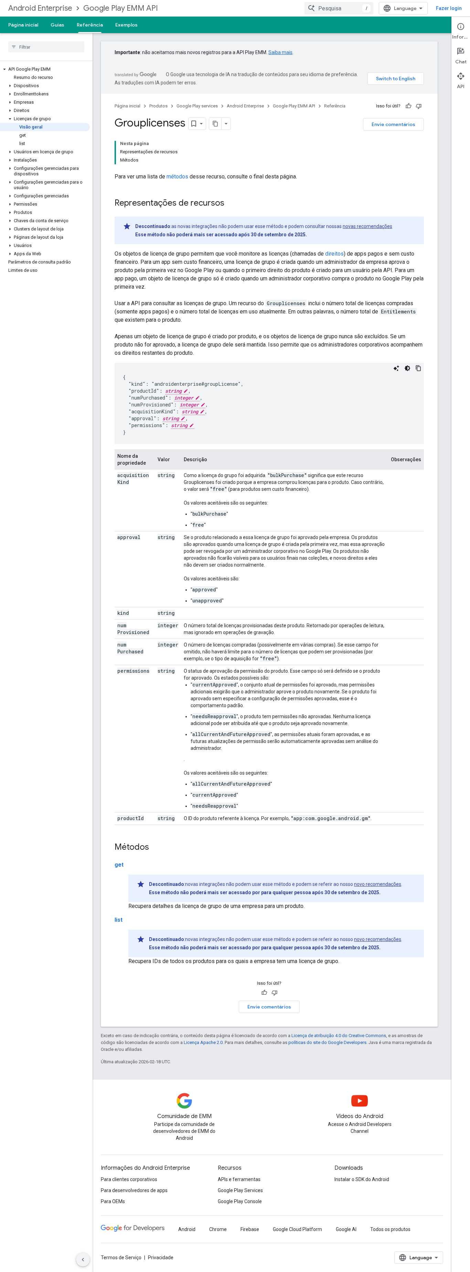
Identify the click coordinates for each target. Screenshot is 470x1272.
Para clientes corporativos (129, 1179)
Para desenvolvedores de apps (134, 1190)
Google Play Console (240, 1201)
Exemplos (126, 25)
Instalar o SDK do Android (361, 1179)
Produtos (158, 105)
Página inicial (23, 25)
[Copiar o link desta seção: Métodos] (156, 848)
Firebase (250, 1229)
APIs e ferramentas (239, 1179)
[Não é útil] (419, 106)
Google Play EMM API (120, 8)
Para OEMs (113, 1201)
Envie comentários (393, 124)
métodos (177, 176)
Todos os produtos (390, 1229)
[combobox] (339, 8)
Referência (90, 25)
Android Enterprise (40, 8)
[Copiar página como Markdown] (215, 124)
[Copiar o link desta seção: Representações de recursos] (231, 203)
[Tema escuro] (407, 368)
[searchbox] (46, 46)
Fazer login (449, 8)
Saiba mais (280, 52)
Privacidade (160, 1257)
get (119, 864)
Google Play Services (240, 1190)
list (118, 920)
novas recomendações (367, 226)
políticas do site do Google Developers (327, 1042)
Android (186, 1229)
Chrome (218, 1229)
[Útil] (408, 106)
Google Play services (197, 105)
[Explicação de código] (396, 368)
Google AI (346, 1229)
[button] (45, 69)
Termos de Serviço (121, 1257)
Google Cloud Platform (297, 1229)
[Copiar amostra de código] (418, 368)
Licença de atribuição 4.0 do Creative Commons (338, 1035)
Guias (57, 25)
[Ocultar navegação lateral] (83, 1259)
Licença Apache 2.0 (203, 1042)
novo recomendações (377, 884)
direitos (334, 253)
